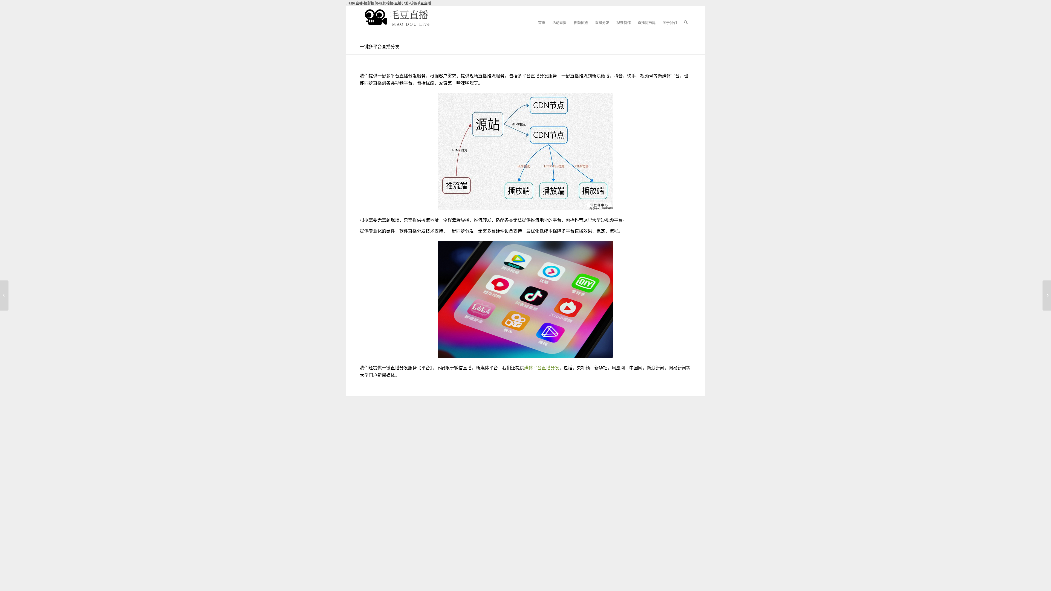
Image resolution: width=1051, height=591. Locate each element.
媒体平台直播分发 (541, 367)
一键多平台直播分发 (379, 46)
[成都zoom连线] (4, 295)
